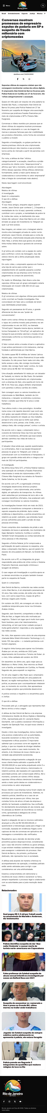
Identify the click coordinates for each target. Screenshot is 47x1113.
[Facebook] (17, 79)
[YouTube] (20, 1101)
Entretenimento (14, 13)
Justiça (32, 13)
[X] (23, 79)
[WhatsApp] (29, 79)
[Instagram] (9, 1101)
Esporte (25, 13)
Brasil (4, 13)
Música (39, 13)
